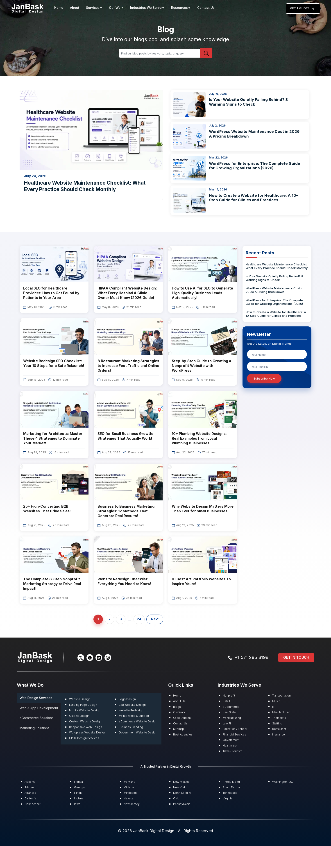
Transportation (281, 695)
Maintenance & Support (134, 715)
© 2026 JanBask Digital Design (146, 830)
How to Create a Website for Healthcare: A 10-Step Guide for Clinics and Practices (253, 197)
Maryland (129, 781)
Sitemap (178, 729)
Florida (78, 781)
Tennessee (230, 792)
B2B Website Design (132, 704)
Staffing (277, 723)
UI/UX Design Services (84, 738)
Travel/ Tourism (232, 751)
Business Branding (131, 727)
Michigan (129, 787)
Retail (226, 701)
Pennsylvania (181, 804)
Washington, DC (282, 781)
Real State (229, 712)
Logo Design (127, 699)
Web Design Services (36, 698)
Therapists (279, 717)
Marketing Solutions (35, 728)
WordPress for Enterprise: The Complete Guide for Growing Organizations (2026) (254, 165)
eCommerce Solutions (37, 718)
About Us (179, 701)
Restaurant (279, 729)
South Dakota (231, 787)
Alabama (30, 781)
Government (231, 740)
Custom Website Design (85, 721)
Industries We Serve (146, 7)
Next (155, 619)
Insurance (278, 734)
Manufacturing (232, 717)
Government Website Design (138, 732)
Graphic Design (79, 715)
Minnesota (130, 792)
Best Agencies (183, 734)
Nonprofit (229, 695)
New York (179, 787)
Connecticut (33, 804)
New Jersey (132, 804)
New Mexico (181, 781)
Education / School (235, 729)
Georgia (79, 787)
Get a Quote (299, 8)
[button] (80, 657)
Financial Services (234, 734)
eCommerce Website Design (138, 721)
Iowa (77, 804)
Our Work (116, 7)
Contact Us (206, 7)
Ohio (176, 798)
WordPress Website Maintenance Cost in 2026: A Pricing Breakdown (274, 290)
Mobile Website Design (84, 710)
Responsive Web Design (85, 727)
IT (273, 706)
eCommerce (231, 706)
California (30, 798)
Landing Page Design (83, 704)
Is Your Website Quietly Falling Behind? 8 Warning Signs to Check (248, 101)
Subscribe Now (264, 378)
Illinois (78, 792)
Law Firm (228, 723)
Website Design (79, 699)
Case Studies (182, 717)
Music (276, 701)
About (74, 7)
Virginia (227, 798)
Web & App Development (39, 708)
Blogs (177, 706)
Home (58, 7)
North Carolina (182, 792)
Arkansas (30, 792)
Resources (179, 7)
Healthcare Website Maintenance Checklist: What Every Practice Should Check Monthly (277, 266)
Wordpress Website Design (87, 732)
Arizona (29, 787)
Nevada (129, 798)
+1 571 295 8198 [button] (251, 657)
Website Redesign (131, 710)
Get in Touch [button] (296, 657)
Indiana (78, 798)
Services (93, 7)
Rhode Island (231, 781)
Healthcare (230, 745)
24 (139, 619)
